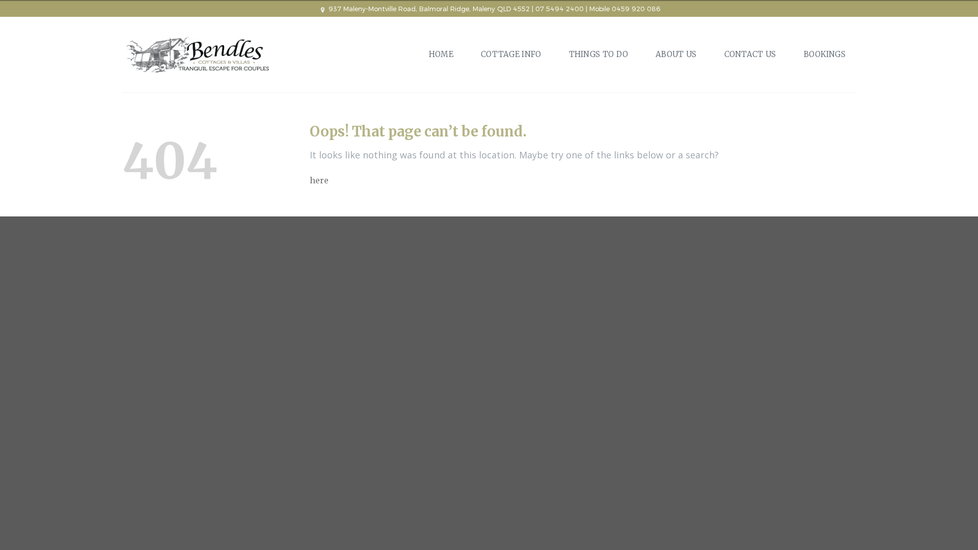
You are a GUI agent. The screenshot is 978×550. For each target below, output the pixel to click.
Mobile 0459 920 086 (624, 9)
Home (441, 54)
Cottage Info (511, 54)
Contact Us (750, 54)
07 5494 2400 (559, 9)
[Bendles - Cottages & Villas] (198, 54)
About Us (676, 54)
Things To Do (599, 54)
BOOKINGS (825, 54)
